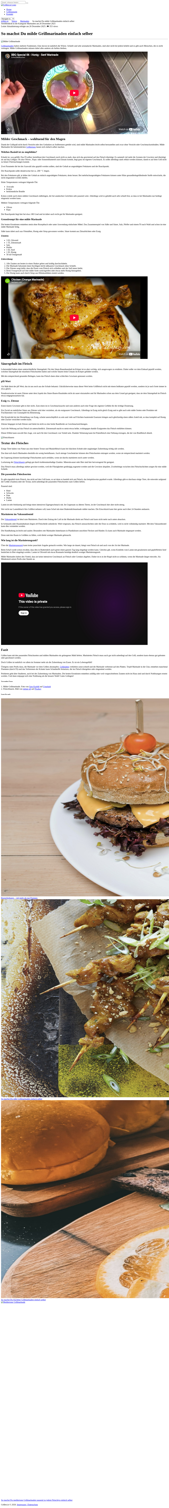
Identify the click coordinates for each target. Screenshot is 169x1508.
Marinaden (24, 21)
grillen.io (4, 21)
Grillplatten (64, 667)
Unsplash (47, 686)
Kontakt (9, 14)
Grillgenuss (31, 147)
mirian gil (27, 689)
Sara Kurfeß (34, 686)
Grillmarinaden (7, 46)
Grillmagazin (11, 12)
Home (8, 9)
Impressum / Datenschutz (27, 1505)
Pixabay (38, 689)
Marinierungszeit (16, 545)
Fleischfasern (19, 462)
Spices (14, 21)
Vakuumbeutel (11, 519)
